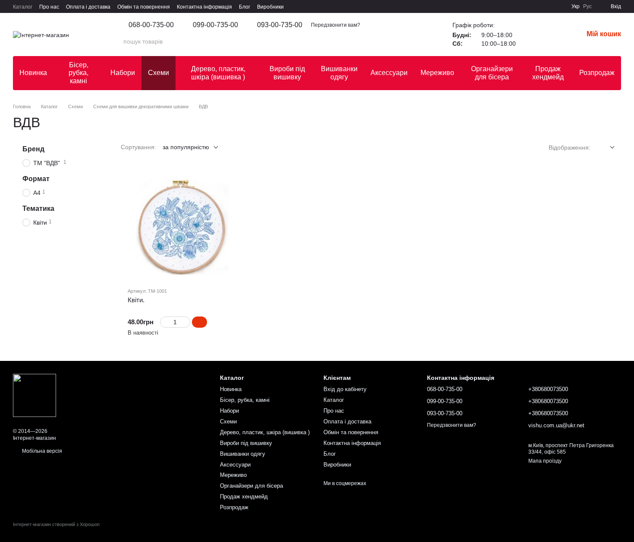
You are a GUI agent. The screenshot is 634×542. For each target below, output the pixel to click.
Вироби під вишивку (287, 72)
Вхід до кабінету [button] (345, 389)
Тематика (38, 208)
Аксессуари (389, 72)
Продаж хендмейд (548, 72)
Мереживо (437, 72)
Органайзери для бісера (492, 72)
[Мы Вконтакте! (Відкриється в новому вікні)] (486, 6)
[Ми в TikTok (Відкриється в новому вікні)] (559, 6)
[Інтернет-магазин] (34, 395)
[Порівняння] (554, 34)
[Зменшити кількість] (164, 322)
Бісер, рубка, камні (78, 73)
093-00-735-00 (279, 25)
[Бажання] (531, 34)
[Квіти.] (181, 226)
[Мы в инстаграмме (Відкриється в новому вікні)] (528, 6)
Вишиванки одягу (339, 72)
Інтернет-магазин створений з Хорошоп (56, 524)
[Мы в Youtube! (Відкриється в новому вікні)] (507, 6)
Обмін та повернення (143, 7)
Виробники (270, 7)
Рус (587, 6)
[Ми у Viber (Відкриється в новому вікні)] (549, 6)
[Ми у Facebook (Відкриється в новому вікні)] (497, 6)
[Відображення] (605, 147)
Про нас (49, 7)
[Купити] (199, 322)
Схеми (158, 72)
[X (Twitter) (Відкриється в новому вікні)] (518, 6)
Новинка (33, 72)
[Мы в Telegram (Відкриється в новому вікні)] (538, 6)
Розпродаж (597, 72)
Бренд (33, 149)
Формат (36, 178)
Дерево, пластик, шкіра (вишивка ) (218, 72)
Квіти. (136, 300)
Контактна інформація (204, 7)
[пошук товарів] (418, 41)
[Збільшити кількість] (186, 322)
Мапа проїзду (545, 461)
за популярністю (186, 147)
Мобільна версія (41, 451)
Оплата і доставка (88, 7)
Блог (244, 7)
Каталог (22, 7)
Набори (122, 72)
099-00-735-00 (215, 25)
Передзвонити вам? (335, 25)
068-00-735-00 (151, 25)
